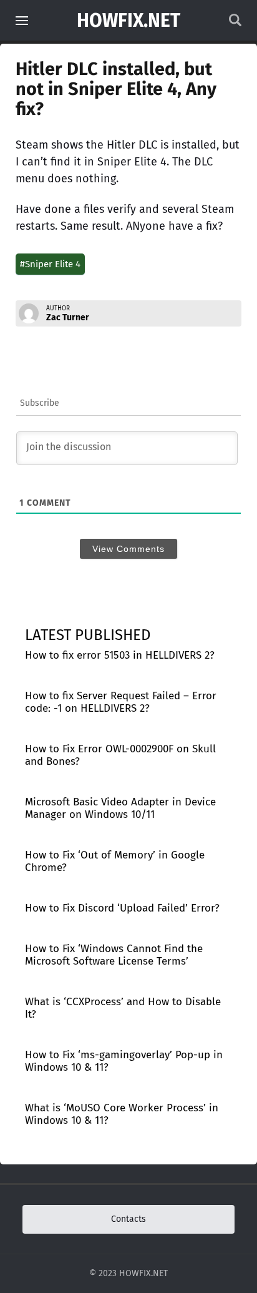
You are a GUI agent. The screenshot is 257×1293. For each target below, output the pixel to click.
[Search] (235, 23)
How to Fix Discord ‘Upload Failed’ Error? (122, 908)
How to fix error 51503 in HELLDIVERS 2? (120, 655)
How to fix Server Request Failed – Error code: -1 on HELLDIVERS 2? (120, 702)
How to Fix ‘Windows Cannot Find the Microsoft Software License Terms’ (114, 955)
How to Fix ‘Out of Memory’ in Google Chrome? (115, 861)
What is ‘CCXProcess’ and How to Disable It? (123, 1008)
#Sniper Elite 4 (50, 264)
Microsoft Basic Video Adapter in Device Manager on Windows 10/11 (120, 808)
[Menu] (22, 20)
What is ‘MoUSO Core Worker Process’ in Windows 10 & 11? (121, 1114)
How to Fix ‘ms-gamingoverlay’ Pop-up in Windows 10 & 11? (124, 1061)
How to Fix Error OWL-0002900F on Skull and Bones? (120, 755)
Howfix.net (128, 20)
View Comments (128, 549)
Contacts (128, 1219)
